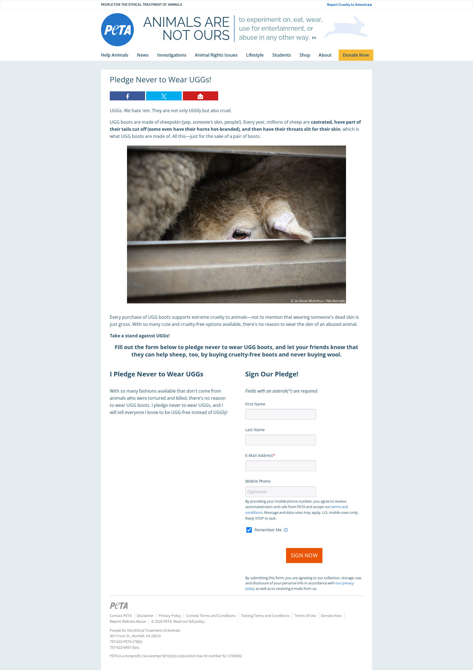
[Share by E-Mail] (200, 95)
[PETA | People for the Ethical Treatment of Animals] (117, 29)
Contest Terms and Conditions (211, 615)
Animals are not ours (186, 28)
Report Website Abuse (128, 621)
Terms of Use (305, 615)
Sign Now (304, 555)
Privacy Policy (170, 615)
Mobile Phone (257, 481)
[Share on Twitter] (163, 95)
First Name (255, 404)
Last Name (255, 429)
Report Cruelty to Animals (347, 5)
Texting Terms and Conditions (265, 615)
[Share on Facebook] (127, 95)
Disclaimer (145, 615)
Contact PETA (121, 615)
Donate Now (331, 615)
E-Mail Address (259, 455)
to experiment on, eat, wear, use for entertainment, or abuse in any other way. (280, 28)
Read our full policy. (189, 621)
